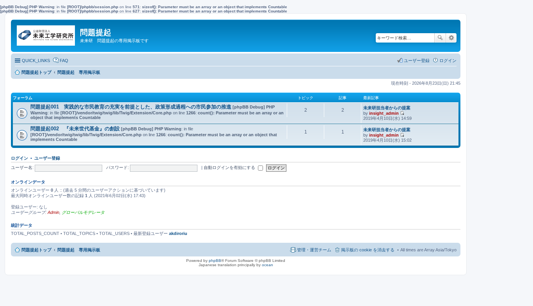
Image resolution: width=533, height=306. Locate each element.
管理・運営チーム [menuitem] (314, 249)
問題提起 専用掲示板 (78, 249)
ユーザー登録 (47, 158)
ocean (267, 265)
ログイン (19, 158)
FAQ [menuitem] (64, 60)
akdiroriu (178, 233)
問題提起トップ (36, 249)
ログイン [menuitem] (448, 60)
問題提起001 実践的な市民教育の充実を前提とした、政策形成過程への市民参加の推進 (130, 107)
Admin (53, 212)
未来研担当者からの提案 (386, 107)
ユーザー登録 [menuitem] (417, 60)
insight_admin (384, 113)
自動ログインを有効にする (230, 167)
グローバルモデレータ (83, 212)
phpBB (215, 260)
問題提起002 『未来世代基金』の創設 (75, 129)
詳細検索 (451, 38)
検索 (440, 38)
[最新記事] (402, 113)
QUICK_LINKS (36, 60)
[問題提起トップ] (46, 33)
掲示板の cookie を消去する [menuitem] (367, 249)
